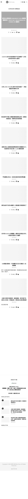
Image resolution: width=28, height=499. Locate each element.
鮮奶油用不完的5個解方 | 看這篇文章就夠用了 (14, 205)
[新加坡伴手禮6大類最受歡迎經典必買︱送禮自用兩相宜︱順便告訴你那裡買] (14, 105)
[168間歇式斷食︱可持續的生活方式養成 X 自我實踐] (14, 252)
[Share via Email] (19, 32)
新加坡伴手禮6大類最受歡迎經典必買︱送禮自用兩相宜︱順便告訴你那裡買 (18, 419)
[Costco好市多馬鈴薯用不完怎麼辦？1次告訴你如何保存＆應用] (14, 45)
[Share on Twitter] (13, 32)
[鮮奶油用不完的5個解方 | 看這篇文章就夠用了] (14, 194)
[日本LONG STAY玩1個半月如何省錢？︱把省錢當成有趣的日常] (14, 75)
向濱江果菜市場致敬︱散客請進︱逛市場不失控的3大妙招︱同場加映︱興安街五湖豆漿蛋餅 (18, 411)
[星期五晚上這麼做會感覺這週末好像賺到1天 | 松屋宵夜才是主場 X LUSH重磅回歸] (14, 135)
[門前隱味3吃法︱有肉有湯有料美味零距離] (14, 165)
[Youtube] (22, 2)
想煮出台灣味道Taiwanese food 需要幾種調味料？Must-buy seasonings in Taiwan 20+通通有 (14, 20)
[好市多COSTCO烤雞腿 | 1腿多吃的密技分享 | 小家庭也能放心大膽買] (14, 222)
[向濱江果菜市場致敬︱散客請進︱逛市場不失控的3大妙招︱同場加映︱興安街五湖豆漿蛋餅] (14, 287)
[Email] (24, 2)
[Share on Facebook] (11, 32)
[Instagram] (21, 2)
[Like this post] (9, 32)
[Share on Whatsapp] (15, 32)
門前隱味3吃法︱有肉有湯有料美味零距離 (14, 177)
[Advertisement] (14, 325)
